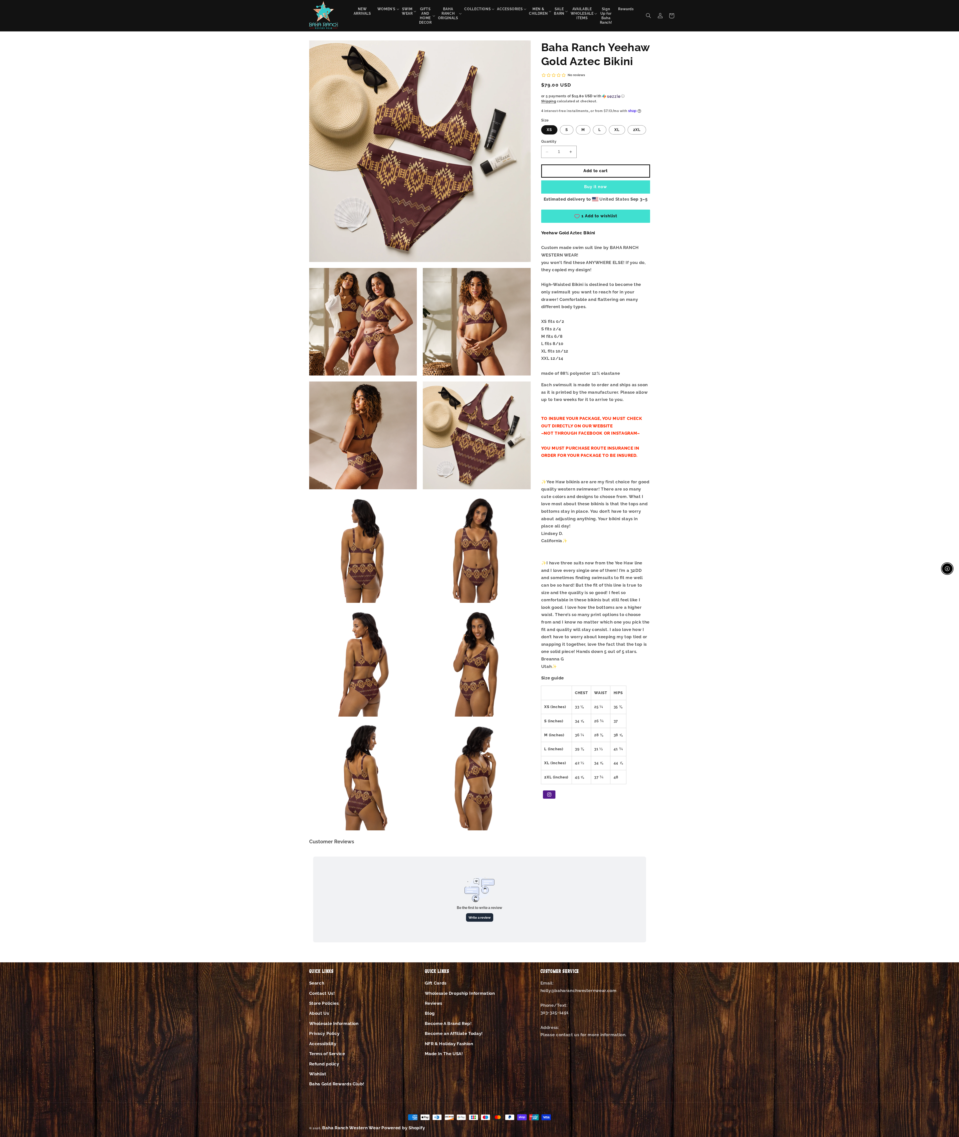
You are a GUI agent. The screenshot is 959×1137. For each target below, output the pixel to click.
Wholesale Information (334, 1023)
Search (316, 983)
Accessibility (322, 1043)
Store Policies (324, 1003)
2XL (637, 130)
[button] (386, 8)
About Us (319, 1013)
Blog (430, 1013)
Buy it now (595, 187)
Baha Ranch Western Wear (351, 1127)
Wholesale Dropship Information (460, 993)
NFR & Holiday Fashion (449, 1043)
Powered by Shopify (403, 1127)
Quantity (548, 142)
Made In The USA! (444, 1053)
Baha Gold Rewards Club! (337, 1083)
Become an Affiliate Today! (454, 1033)
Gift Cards (436, 983)
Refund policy (324, 1063)
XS (549, 130)
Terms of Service (327, 1053)
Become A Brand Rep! (448, 1023)
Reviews (433, 1003)
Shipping (548, 101)
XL (617, 130)
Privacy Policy (324, 1033)
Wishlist (317, 1073)
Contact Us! (322, 993)
